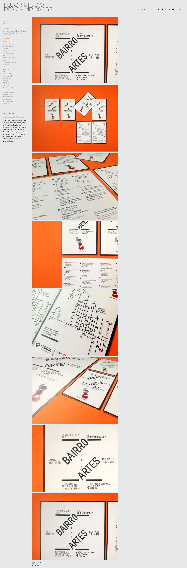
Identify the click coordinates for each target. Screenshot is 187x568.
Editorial (18, 33)
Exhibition (6, 35)
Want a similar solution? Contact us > (14, 117)
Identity (12, 31)
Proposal (5, 33)
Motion (17, 31)
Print (7, 31)
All (3, 31)
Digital (23, 31)
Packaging (12, 33)
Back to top (35, 566)
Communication (14, 35)
